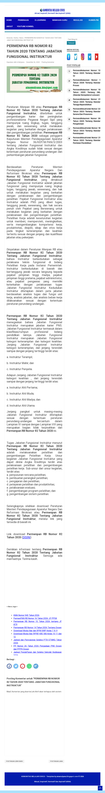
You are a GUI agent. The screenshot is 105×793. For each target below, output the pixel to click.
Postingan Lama (56, 761)
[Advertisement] (34, 581)
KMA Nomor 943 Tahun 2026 (26, 615)
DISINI (26, 537)
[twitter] (15, 666)
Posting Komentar (48, 62)
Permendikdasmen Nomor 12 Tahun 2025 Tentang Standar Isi (86, 73)
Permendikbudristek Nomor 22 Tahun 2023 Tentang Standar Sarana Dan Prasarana (86, 111)
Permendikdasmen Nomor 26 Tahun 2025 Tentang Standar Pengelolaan (86, 121)
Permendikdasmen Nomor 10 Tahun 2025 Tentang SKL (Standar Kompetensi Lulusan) (86, 92)
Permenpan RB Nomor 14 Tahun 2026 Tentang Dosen (37, 627)
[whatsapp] (29, 666)
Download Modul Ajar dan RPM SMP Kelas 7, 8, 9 (35, 630)
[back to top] (100, 788)
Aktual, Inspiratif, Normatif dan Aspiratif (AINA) (52, 781)
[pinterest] (22, 666)
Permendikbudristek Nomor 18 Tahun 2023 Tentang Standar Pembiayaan (86, 130)
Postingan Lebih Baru (14, 761)
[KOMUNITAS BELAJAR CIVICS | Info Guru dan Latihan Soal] (52, 10)
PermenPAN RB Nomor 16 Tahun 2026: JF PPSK (35, 618)
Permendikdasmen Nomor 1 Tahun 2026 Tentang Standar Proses (86, 82)
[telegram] (35, 666)
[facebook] (9, 666)
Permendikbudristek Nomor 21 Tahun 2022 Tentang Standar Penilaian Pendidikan (86, 140)
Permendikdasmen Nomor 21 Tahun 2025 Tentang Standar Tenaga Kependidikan (86, 102)
